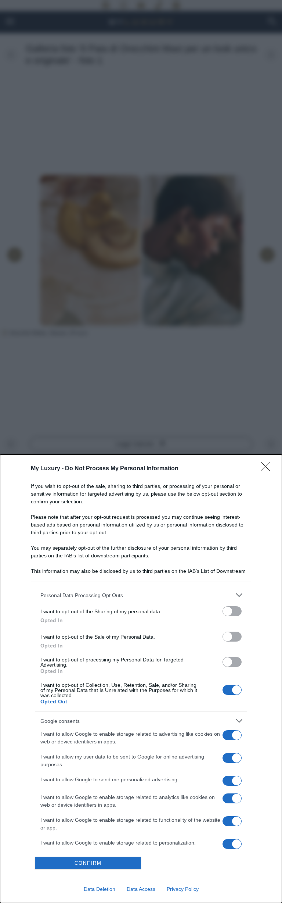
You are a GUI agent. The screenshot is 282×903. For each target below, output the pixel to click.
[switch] (232, 611)
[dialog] (141, 678)
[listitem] (141, 595)
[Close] (268, 469)
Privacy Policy (183, 889)
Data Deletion (99, 889)
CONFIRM (88, 863)
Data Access (141, 889)
